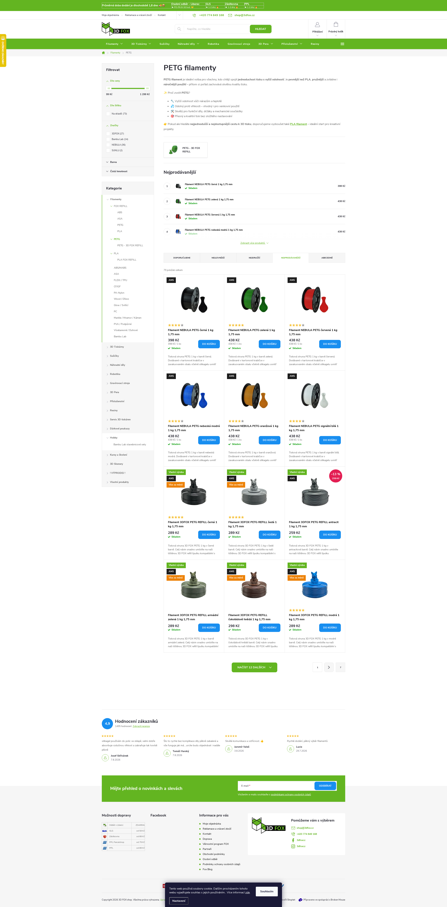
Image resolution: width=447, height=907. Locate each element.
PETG (120, 225)
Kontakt (162, 15)
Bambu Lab (119, 139)
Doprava (207, 839)
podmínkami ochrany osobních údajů (291, 794)
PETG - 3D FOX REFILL (130, 245)
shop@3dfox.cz (305, 828)
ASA (119, 218)
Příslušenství (117, 401)
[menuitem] (114, 44)
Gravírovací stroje (120, 383)
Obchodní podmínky (214, 854)
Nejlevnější (218, 257)
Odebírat (325, 785)
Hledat (260, 29)
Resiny (114, 410)
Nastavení (178, 901)
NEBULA (118, 144)
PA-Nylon (119, 292)
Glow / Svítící (121, 305)
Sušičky (114, 356)
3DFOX (117, 133)
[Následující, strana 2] (329, 667)
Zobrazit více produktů (253, 243)
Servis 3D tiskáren (120, 419)
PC (115, 311)
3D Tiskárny (117, 346)
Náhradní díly (117, 365)
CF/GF (117, 286)
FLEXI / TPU (120, 280)
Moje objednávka (110, 15)
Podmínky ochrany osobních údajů (221, 864)
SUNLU (117, 150)
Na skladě (119, 113)
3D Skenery (116, 464)
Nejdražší (254, 257)
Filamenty (115, 199)
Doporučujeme (181, 257)
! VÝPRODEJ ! (117, 473)
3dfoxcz (301, 840)
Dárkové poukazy (120, 428)
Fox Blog (207, 869)
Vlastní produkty (119, 482)
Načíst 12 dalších (251, 667)
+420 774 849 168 (307, 834)
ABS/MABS (120, 267)
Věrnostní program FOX (216, 844)
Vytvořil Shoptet (287, 899)
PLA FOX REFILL (126, 259)
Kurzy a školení (118, 454)
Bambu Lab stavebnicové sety (129, 444)
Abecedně (327, 257)
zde (247, 892)
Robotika (115, 374)
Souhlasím (266, 891)
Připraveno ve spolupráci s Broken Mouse (324, 899)
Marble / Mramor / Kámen (127, 317)
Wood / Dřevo (121, 299)
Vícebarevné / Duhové (126, 330)
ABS (119, 212)
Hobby (113, 437)
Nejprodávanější (290, 257)
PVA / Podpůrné (122, 324)
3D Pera (114, 392)
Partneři (207, 849)
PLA (119, 231)
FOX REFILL (120, 206)
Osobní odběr (210, 859)
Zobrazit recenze (141, 726)
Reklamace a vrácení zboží (138, 15)
